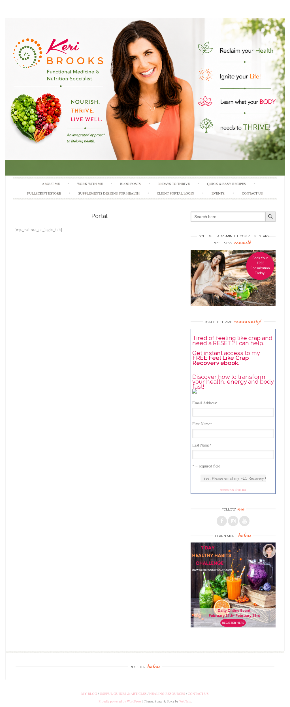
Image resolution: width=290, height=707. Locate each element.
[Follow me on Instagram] (233, 521)
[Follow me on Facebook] (222, 521)
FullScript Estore (44, 193)
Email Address (205, 402)
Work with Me (90, 183)
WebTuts (185, 701)
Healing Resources (167, 693)
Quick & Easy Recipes (226, 183)
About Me (51, 183)
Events (218, 193)
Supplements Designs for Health (109, 193)
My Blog (89, 693)
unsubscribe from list (233, 490)
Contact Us (252, 193)
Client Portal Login (175, 193)
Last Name (202, 445)
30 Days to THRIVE (174, 183)
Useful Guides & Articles (123, 693)
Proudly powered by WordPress (120, 701)
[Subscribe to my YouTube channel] (244, 521)
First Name (202, 423)
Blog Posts (130, 183)
